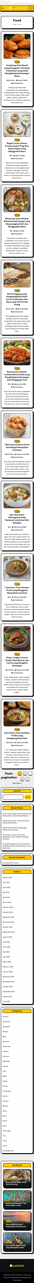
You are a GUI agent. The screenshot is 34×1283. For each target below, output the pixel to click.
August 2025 (7, 937)
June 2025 (7, 947)
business (6, 1041)
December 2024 (8, 977)
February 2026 (8, 907)
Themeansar (16, 1280)
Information (7, 1091)
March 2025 (7, 962)
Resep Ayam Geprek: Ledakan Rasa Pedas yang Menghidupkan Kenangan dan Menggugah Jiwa (17, 375)
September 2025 (9, 932)
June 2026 (7, 887)
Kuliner (5, 1096)
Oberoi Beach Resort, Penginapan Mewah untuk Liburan (16, 1226)
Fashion (5, 1066)
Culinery (6, 1051)
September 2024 (9, 992)
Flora (4, 1071)
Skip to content (5, 1)
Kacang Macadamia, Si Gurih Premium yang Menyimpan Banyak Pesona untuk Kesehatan (17, 846)
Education (6, 1061)
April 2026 (6, 897)
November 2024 (8, 982)
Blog (4, 1036)
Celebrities (6, 1046)
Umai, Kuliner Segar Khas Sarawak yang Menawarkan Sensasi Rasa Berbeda (17, 1185)
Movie (5, 1111)
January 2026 (8, 912)
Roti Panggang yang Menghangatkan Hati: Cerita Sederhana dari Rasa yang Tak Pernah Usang (17, 299)
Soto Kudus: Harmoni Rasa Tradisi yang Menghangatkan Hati (17, 735)
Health (5, 1081)
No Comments (18, 83)
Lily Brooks (9, 742)
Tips (4, 1136)
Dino (10, 155)
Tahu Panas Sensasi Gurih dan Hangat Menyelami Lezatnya (17, 447)
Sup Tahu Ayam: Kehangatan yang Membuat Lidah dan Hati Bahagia (17, 518)
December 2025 (8, 917)
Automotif (6, 1022)
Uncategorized (8, 1151)
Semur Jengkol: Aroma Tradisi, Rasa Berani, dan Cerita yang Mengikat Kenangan (17, 661)
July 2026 (6, 882)
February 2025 (8, 967)
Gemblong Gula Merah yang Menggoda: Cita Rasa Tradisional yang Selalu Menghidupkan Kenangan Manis (17, 70)
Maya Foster (11, 80)
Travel (5, 1141)
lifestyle (6, 1101)
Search (17, 791)
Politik (5, 1121)
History (5, 1086)
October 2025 (8, 927)
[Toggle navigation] (2, 8)
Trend (5, 1146)
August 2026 (7, 877)
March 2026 (7, 902)
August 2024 (7, 996)
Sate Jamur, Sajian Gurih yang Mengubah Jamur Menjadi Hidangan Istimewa (16, 837)
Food (17, 62)
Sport (5, 1126)
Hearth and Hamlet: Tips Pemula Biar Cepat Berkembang (16, 1205)
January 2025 (8, 972)
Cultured (6, 1056)
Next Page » (17, 783)
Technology (7, 1131)
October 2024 (8, 987)
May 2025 (6, 952)
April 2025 (6, 957)
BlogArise (25, 1277)
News (5, 1116)
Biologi (5, 1031)
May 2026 (6, 892)
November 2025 (8, 922)
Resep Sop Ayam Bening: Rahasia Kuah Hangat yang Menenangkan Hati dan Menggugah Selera (17, 222)
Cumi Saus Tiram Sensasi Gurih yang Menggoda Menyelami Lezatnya (17, 590)
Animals (5, 1017)
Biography (6, 1027)
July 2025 (6, 942)
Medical (5, 1106)
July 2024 (6, 1001)
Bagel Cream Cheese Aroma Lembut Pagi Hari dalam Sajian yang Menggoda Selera (17, 147)
